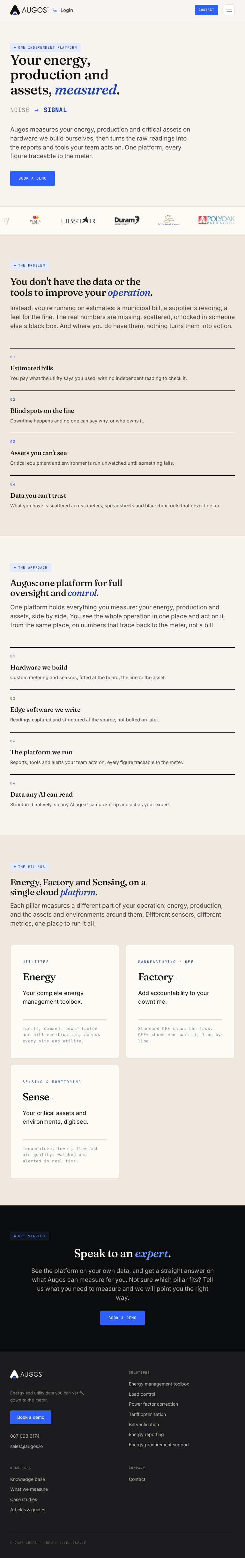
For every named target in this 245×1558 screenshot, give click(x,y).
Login (67, 10)
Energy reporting (146, 1434)
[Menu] (229, 9)
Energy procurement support (159, 1444)
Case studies (23, 1499)
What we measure (29, 1489)
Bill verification (144, 1424)
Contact (206, 10)
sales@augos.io (26, 1446)
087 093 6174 (25, 1436)
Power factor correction (153, 1404)
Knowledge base (27, 1479)
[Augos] (29, 10)
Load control (142, 1394)
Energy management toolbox (159, 1383)
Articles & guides (27, 1509)
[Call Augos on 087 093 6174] (54, 10)
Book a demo (33, 178)
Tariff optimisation (147, 1414)
